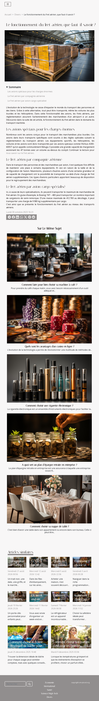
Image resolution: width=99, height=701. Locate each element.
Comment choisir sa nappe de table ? (49, 526)
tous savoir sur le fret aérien (20, 153)
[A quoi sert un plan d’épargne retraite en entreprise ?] (49, 437)
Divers (17, 14)
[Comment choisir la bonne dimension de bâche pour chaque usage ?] (28, 636)
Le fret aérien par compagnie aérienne (26, 96)
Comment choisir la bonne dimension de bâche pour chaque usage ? (26, 645)
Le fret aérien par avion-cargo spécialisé (26, 100)
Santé (49, 690)
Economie (49, 682)
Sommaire (15, 87)
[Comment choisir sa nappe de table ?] (49, 499)
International (49, 686)
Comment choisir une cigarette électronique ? (49, 405)
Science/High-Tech (49, 693)
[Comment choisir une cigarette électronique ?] (49, 378)
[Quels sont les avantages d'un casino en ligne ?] (49, 319)
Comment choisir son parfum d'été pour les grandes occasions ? (71, 645)
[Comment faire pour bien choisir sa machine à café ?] (49, 257)
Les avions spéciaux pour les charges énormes (29, 91)
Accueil (8, 14)
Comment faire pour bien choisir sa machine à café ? (49, 284)
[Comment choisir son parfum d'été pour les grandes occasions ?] (71, 636)
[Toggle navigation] (8, 4)
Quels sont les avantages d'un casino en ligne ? (49, 346)
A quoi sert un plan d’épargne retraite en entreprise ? (49, 464)
